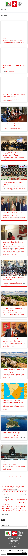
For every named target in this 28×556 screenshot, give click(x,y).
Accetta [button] (9, 554)
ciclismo (17, 249)
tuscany (11, 254)
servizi (10, 345)
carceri (25, 499)
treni (26, 510)
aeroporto (3, 499)
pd (7, 506)
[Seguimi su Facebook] (4, 9)
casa (2, 501)
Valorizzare (5, 38)
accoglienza (5, 314)
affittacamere (10, 314)
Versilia (10, 159)
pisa (13, 506)
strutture (21, 345)
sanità (21, 468)
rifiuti (12, 508)
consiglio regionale (8, 501)
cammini (4, 249)
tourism (23, 251)
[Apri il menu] (26, 9)
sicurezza (3, 510)
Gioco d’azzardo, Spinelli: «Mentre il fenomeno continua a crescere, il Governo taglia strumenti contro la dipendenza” (13, 488)
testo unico (18, 314)
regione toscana (5, 508)
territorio (10, 510)
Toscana (19, 251)
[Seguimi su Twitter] (3, 9)
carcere (22, 499)
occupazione (3, 506)
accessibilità (16, 40)
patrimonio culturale (6, 42)
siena (7, 510)
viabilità (10, 512)
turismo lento (22, 252)
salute (14, 508)
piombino (10, 506)
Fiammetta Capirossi (14, 186)
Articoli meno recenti (7, 477)
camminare (17, 248)
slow (16, 251)
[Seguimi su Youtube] (5, 9)
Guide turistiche (6, 285)
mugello (20, 188)
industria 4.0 (12, 188)
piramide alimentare (16, 468)
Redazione (22, 42)
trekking (7, 252)
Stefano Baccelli (21, 157)
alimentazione (8, 468)
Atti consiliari (12, 312)
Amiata (14, 129)
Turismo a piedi (16, 252)
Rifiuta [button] (14, 554)
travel (4, 252)
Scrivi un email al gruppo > (14, 543)
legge (7, 345)
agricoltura (7, 499)
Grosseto (11, 503)
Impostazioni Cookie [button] (22, 554)
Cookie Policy (14, 546)
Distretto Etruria (14, 408)
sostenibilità (13, 42)
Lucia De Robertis (20, 246)
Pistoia (16, 506)
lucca (8, 504)
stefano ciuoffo (9, 189)
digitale (21, 40)
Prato (19, 506)
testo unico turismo (17, 375)
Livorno (3, 505)
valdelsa (14, 219)
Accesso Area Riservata (14, 544)
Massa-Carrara (20, 504)
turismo (17, 42)
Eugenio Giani (21, 282)
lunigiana (11, 504)
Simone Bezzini (21, 128)
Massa (15, 504)
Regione (23, 506)
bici (13, 248)
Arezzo (19, 499)
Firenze (6, 503)
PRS (10, 40)
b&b (14, 314)
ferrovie (2, 503)
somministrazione (15, 345)
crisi (14, 501)
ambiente (14, 499)
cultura (16, 501)
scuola (22, 508)
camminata (22, 248)
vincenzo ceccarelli (16, 512)
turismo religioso (6, 254)
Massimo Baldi (22, 69)
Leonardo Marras (21, 186)
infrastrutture (16, 503)
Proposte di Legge (6, 248)
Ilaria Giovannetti (21, 466)
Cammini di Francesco (11, 249)
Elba (23, 437)
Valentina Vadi (5, 408)
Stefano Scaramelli (6, 129)
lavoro (17, 188)
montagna (25, 504)
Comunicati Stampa (15, 69)
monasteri (13, 251)
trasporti (23, 510)
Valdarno (6, 512)
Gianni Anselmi (20, 99)
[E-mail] (1, 9)
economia (8, 188)
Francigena (8, 251)
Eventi (11, 437)
